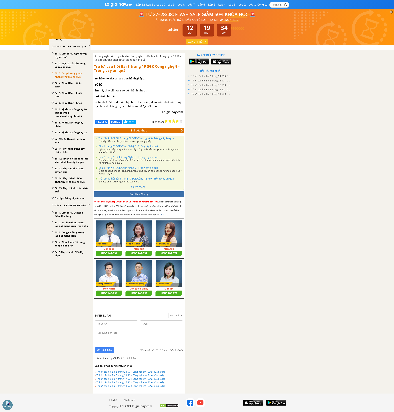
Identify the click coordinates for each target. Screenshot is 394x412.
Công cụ (262, 4)
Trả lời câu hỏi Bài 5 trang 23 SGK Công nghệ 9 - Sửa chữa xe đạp (130, 375)
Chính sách (129, 400)
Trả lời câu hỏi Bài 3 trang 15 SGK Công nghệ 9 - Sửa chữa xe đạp (130, 382)
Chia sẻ (117, 122)
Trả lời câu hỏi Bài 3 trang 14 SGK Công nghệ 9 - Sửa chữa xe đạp (130, 385)
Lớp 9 (171, 4)
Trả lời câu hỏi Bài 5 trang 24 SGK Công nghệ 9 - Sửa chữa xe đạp (130, 371)
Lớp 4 (221, 4)
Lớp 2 (242, 4)
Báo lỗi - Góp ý (139, 194)
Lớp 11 (150, 4)
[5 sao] (181, 121)
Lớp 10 (160, 4)
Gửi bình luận (104, 350)
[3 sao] (173, 121)
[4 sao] (177, 121)
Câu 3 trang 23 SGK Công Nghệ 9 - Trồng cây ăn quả (128, 168)
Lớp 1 (252, 4)
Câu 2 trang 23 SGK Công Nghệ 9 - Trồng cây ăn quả (128, 157)
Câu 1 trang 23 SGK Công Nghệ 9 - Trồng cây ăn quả (128, 146)
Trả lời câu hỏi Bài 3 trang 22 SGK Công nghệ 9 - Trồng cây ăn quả (136, 138)
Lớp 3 (232, 4)
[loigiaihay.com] (118, 5)
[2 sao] (170, 121)
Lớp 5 (211, 4)
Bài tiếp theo (139, 130)
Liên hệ (113, 400)
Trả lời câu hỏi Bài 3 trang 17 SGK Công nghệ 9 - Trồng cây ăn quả (136, 178)
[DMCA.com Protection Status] (169, 407)
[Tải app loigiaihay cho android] (198, 62)
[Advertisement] (211, 145)
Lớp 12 (140, 4)
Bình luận (102, 122)
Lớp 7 (191, 4)
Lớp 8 (181, 4)
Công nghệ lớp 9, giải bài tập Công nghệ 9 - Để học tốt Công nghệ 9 (136, 56)
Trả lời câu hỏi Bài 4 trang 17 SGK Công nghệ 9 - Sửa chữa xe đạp (130, 378)
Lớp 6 (201, 4)
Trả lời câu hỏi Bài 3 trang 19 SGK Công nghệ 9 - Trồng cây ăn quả (137, 68)
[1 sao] (166, 121)
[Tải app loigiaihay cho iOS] (220, 62)
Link (162, 214)
